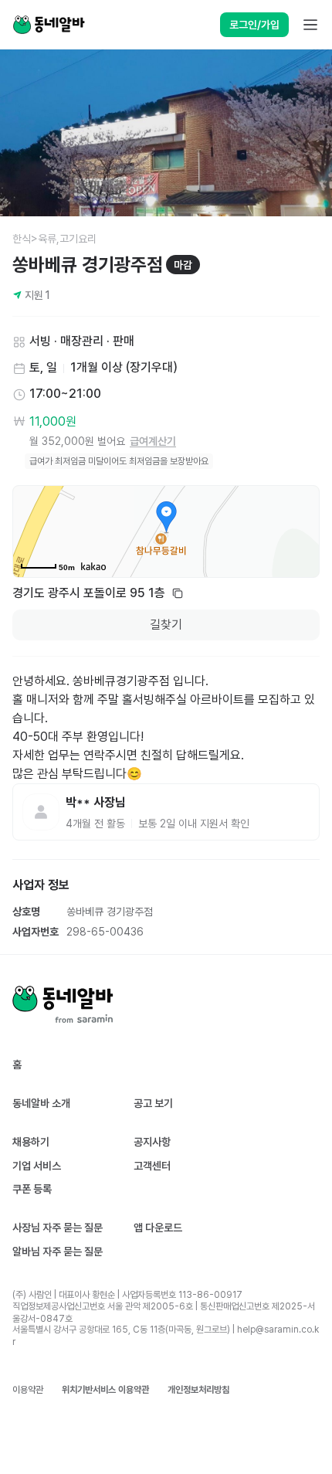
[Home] (48, 24)
